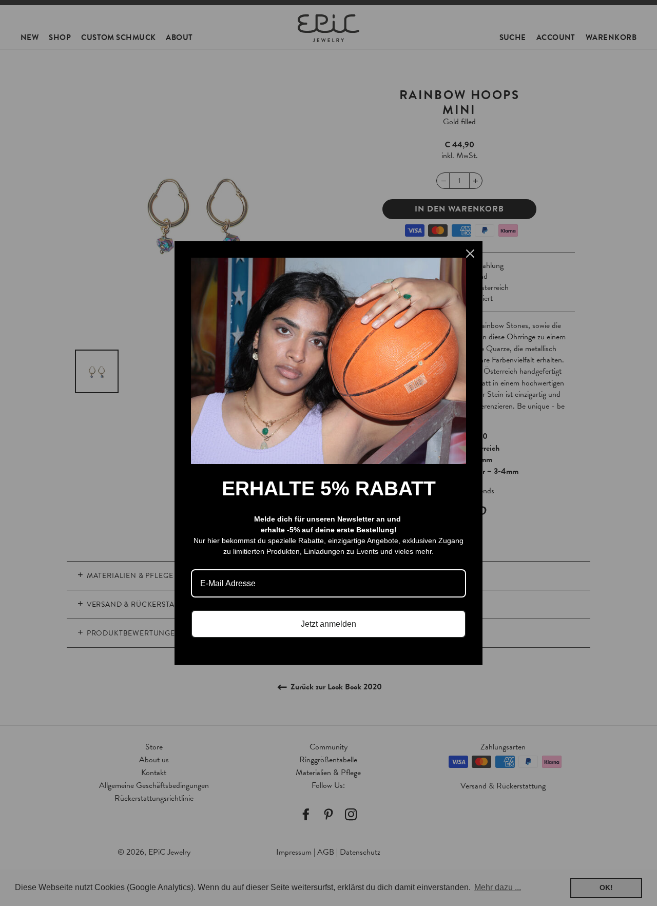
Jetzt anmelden (328, 624)
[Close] (470, 253)
